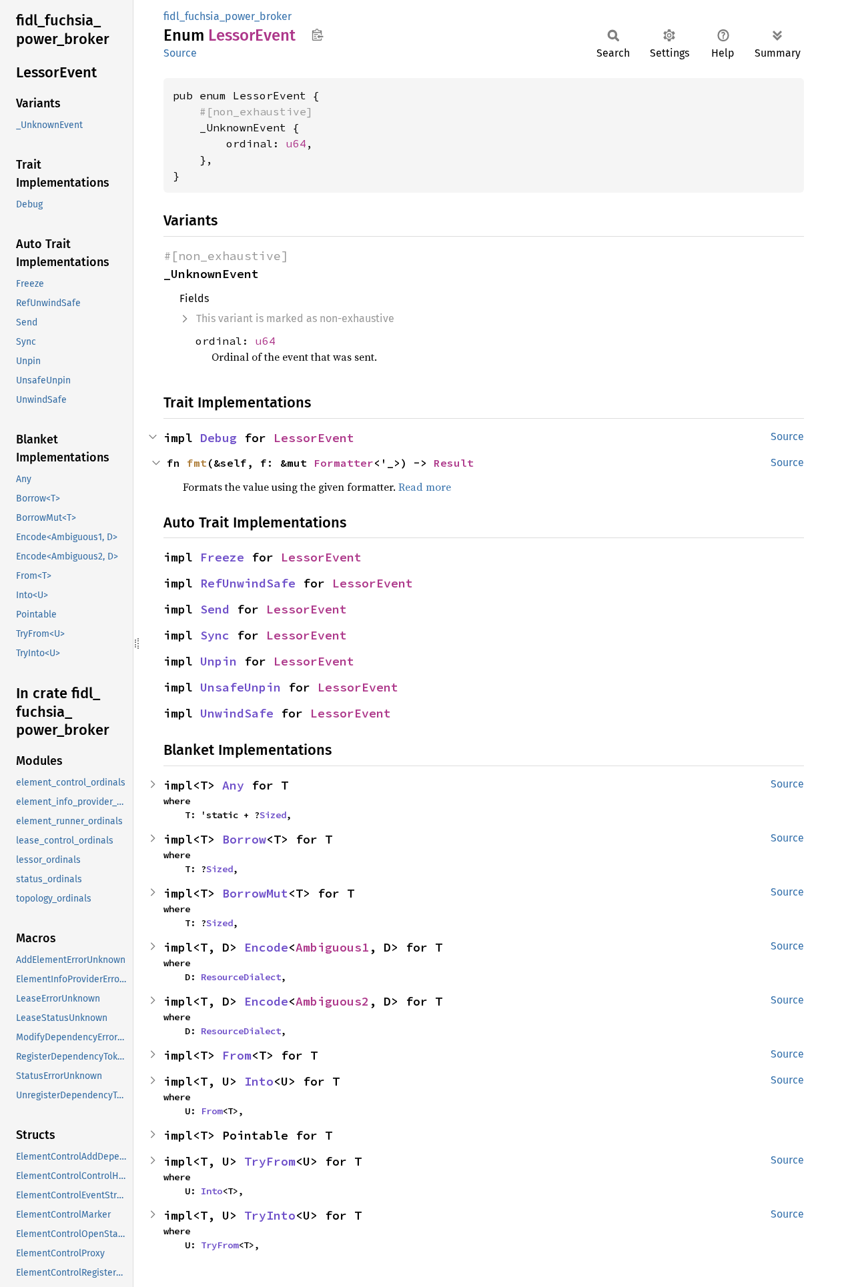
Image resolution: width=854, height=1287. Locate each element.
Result (454, 462)
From (237, 1055)
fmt (197, 462)
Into (259, 1081)
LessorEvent (314, 437)
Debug (218, 437)
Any (233, 785)
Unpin (218, 661)
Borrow (244, 839)
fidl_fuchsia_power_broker (227, 16)
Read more (424, 486)
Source (180, 53)
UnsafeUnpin (240, 687)
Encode (266, 947)
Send (215, 609)
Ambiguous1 (332, 947)
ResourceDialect (241, 977)
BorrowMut (255, 893)
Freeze (222, 557)
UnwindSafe (237, 713)
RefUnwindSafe (248, 583)
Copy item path (317, 34)
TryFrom (270, 1161)
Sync (215, 635)
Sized (273, 815)
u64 (296, 143)
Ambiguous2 (332, 1001)
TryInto (270, 1215)
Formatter (344, 462)
